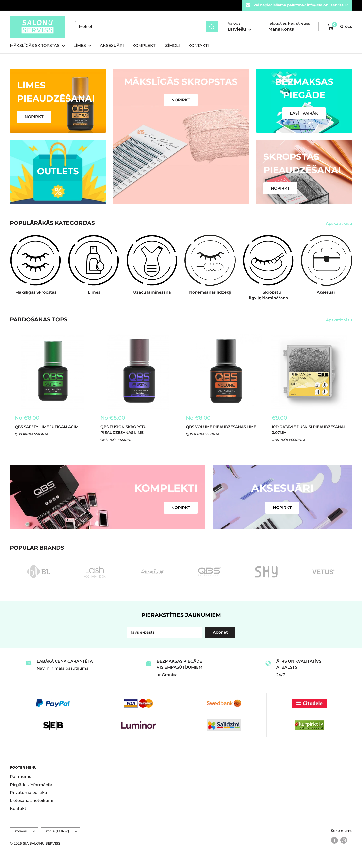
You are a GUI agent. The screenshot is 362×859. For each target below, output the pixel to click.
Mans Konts (281, 29)
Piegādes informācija (31, 784)
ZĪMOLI (172, 45)
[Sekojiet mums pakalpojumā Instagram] (343, 840)
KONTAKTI (198, 45)
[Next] (352, 262)
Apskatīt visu (339, 223)
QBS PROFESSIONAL (32, 434)
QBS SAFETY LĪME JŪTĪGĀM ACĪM (46, 426)
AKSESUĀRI (112, 45)
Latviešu (20, 831)
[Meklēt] (212, 26)
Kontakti (18, 808)
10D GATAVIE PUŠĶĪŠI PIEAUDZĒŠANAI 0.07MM (308, 429)
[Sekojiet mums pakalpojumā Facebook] (334, 840)
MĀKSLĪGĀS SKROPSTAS (34, 45)
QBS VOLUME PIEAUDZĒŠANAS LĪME (221, 426)
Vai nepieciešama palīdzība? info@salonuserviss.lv (300, 5)
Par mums (20, 776)
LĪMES (79, 45)
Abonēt (220, 632)
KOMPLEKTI (144, 45)
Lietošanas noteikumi (31, 800)
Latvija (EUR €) (56, 831)
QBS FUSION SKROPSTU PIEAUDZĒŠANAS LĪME (123, 429)
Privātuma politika (28, 792)
